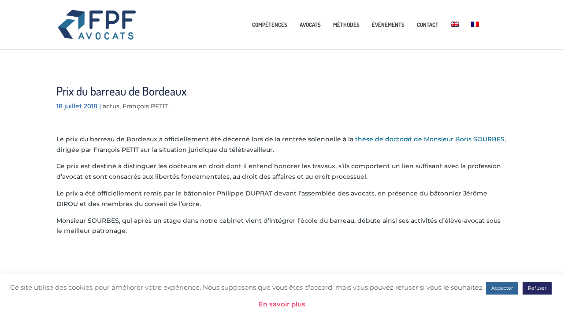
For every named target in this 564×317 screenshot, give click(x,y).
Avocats (310, 25)
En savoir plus (282, 304)
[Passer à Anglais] (455, 33)
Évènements (388, 25)
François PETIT (145, 106)
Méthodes (346, 25)
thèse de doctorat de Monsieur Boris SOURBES (430, 139)
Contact (427, 25)
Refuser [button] (537, 288)
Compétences (269, 25)
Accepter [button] (502, 288)
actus (111, 106)
